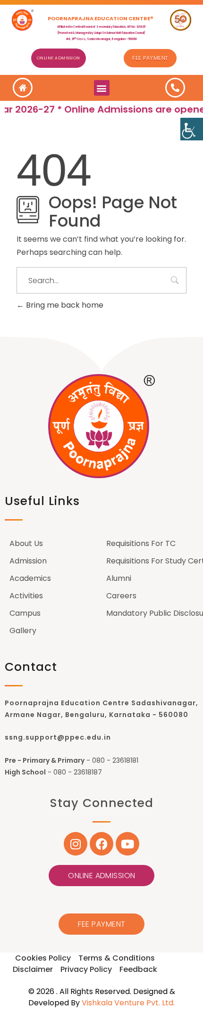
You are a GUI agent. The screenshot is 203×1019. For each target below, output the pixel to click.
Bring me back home (63, 305)
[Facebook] (101, 844)
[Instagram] (75, 844)
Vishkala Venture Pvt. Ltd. (128, 1002)
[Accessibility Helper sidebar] (191, 129)
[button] (102, 88)
